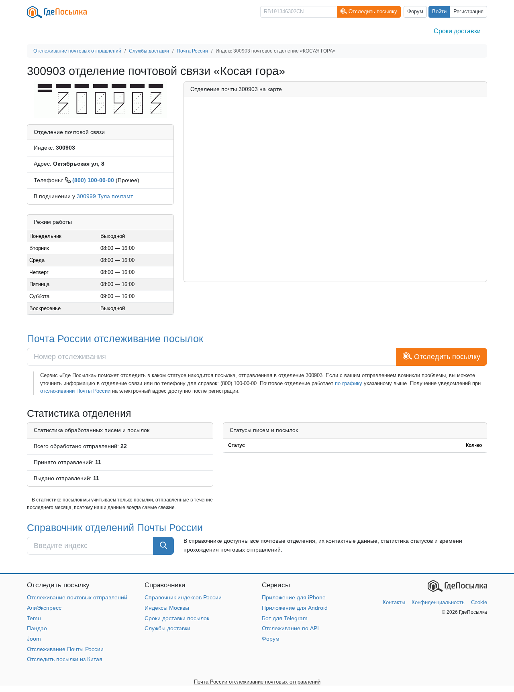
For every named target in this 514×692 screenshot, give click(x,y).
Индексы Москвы (167, 608)
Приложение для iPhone (294, 597)
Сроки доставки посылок (177, 618)
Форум (415, 11)
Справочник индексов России (183, 597)
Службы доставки (167, 628)
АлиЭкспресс (44, 608)
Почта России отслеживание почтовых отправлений (257, 682)
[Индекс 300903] (100, 99)
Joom (34, 638)
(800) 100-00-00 (93, 180)
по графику (348, 383)
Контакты (394, 602)
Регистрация (468, 11)
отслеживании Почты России (75, 391)
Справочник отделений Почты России (115, 527)
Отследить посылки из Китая (64, 659)
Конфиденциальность (438, 602)
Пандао (37, 628)
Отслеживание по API (290, 628)
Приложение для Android (295, 608)
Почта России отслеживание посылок (115, 338)
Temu (34, 618)
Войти (439, 11)
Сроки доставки (457, 31)
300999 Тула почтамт (105, 196)
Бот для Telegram (285, 618)
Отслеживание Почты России (65, 649)
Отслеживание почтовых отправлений (77, 597)
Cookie (479, 602)
